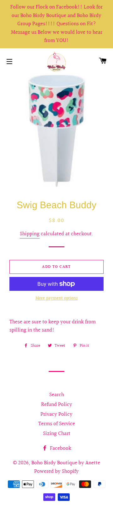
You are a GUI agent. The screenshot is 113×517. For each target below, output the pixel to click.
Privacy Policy (56, 414)
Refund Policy (56, 404)
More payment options (56, 298)
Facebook (60, 448)
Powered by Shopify (56, 471)
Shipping (30, 234)
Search (56, 395)
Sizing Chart (56, 433)
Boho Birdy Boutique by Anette (65, 463)
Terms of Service (56, 424)
